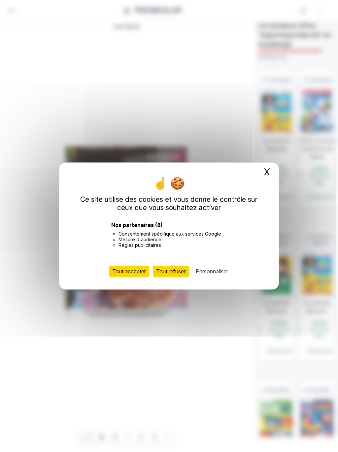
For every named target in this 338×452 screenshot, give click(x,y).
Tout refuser (171, 271)
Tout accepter (129, 271)
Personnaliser (212, 271)
